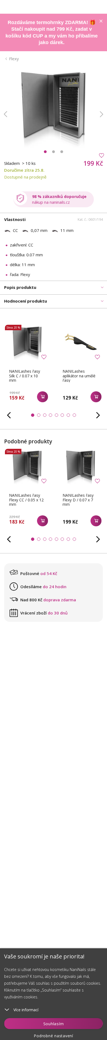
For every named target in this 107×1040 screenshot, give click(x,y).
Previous (5, 114)
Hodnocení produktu (25, 301)
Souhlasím (53, 1023)
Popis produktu (20, 287)
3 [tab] (61, 152)
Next (101, 114)
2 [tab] (53, 152)
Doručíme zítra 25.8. (24, 170)
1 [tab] (45, 152)
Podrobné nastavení (53, 1035)
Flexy (14, 58)
